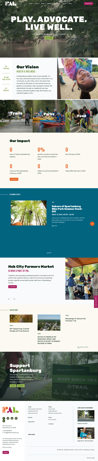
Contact (51, 424)
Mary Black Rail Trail (33, 411)
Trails (29, 407)
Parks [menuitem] (36, 3)
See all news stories (82, 347)
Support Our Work (96, 302)
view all (49, 252)
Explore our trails (16, 117)
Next (92, 224)
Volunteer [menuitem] (57, 3)
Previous (9, 298)
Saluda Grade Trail (32, 413)
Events (30, 417)
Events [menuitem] (49, 3)
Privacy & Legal (90, 458)
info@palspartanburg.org (11, 432)
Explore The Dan (82, 423)
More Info (54, 225)
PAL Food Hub (52, 419)
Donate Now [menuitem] (88, 3)
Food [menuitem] (42, 3)
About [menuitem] (64, 3)
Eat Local (81, 123)
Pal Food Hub (6, 67)
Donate (13, 385)
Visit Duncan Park (49, 123)
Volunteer (20, 385)
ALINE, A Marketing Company (86, 449)
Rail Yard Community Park (54, 413)
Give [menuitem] (70, 3)
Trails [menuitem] (30, 3)
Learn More (14, 179)
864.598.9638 (8, 430)
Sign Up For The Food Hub (85, 441)
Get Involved (6, 89)
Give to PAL (49, 38)
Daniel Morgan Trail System (35, 409)
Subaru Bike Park (52, 411)
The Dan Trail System (6, 78)
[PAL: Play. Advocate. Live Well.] (11, 3)
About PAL (31, 422)
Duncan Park (51, 409)
